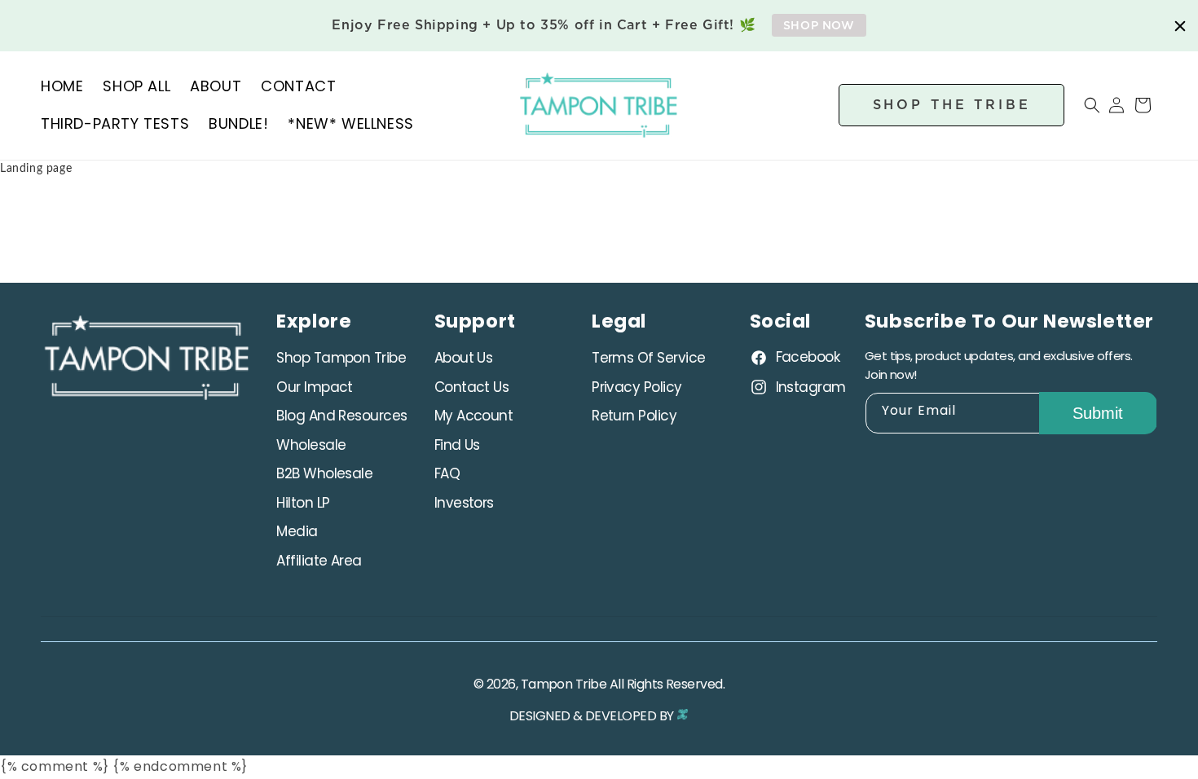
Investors (464, 503)
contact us (471, 387)
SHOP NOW (819, 25)
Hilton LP (302, 503)
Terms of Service (648, 357)
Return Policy (634, 415)
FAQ (447, 473)
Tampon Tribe (564, 684)
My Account (473, 415)
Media (296, 531)
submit (1097, 413)
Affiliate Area (318, 560)
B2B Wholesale (324, 473)
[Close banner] (1180, 26)
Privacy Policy (636, 387)
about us (463, 357)
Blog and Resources (341, 415)
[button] (1082, 105)
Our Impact (314, 387)
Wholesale (311, 445)
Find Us (457, 445)
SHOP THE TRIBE (952, 104)
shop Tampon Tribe (341, 357)
